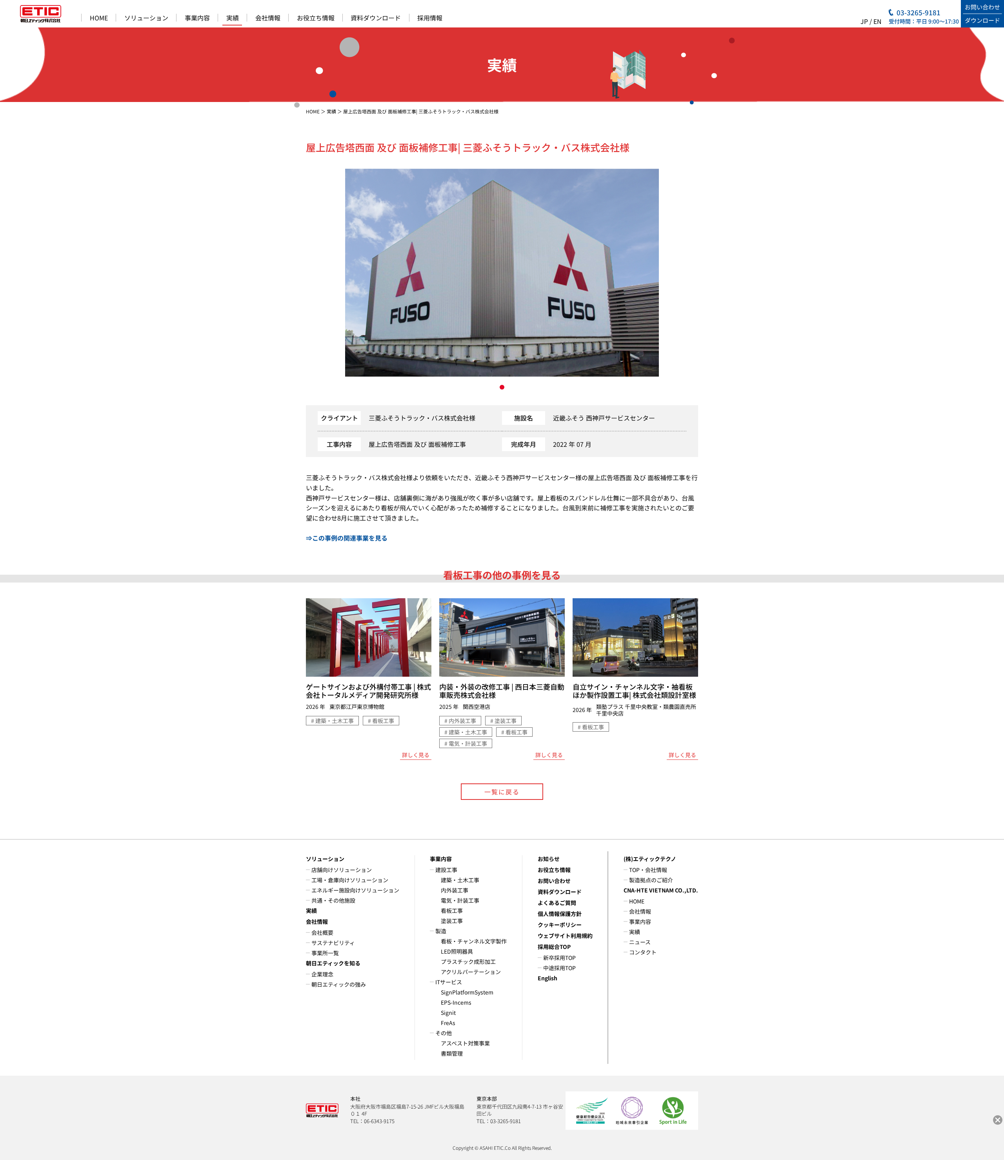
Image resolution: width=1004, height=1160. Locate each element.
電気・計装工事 (460, 900)
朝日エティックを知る (333, 963)
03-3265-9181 (918, 12)
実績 (232, 18)
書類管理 (452, 1053)
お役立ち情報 (316, 18)
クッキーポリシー (560, 924)
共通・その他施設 (333, 900)
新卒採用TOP (559, 957)
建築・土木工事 (460, 880)
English (547, 978)
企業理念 (322, 974)
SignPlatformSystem (467, 992)
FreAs (448, 1022)
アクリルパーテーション (471, 971)
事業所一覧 (325, 953)
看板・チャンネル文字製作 (474, 941)
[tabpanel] (502, 273)
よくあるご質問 (557, 902)
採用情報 (429, 18)
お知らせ (549, 858)
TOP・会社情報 (648, 869)
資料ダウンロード (376, 18)
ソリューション (146, 18)
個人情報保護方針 (560, 913)
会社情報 (267, 18)
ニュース (640, 942)
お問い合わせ (554, 880)
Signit (448, 1012)
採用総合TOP (554, 946)
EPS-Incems (456, 1002)
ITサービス (448, 982)
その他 (443, 1033)
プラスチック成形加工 (468, 961)
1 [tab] (502, 387)
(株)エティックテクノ (650, 858)
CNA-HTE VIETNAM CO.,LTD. (661, 890)
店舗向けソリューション (341, 869)
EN (877, 21)
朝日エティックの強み (338, 984)
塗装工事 (452, 920)
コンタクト (643, 952)
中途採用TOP (559, 968)
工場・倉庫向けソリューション (349, 880)
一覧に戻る (502, 791)
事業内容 (197, 18)
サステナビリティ (333, 942)
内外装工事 (454, 890)
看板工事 (452, 910)
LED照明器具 (457, 951)
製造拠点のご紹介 (651, 880)
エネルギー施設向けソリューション (355, 890)
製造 (440, 931)
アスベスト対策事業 (465, 1043)
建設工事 (446, 869)
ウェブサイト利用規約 (565, 935)
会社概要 (322, 932)
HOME (99, 18)
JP (864, 21)
